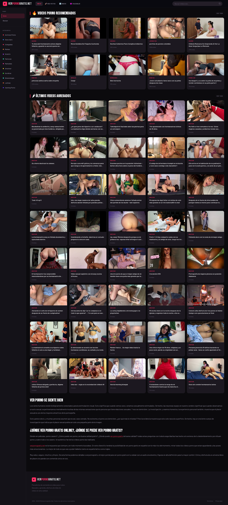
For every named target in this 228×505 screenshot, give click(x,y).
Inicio (39, 4)
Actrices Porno (10, 35)
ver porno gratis (116, 436)
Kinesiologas (9, 78)
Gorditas (8, 73)
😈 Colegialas (75, 4)
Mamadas (8, 64)
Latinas (8, 83)
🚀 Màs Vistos (50, 4)
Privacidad (219, 501)
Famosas (8, 59)
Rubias (7, 49)
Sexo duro (8, 40)
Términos (210, 501)
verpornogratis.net (37, 445)
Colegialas (9, 44)
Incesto (7, 54)
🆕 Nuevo (62, 4)
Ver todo (219, 13)
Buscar (5, 21)
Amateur (8, 68)
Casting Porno (10, 88)
